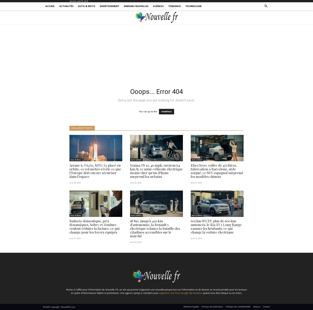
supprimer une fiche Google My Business (180, 293)
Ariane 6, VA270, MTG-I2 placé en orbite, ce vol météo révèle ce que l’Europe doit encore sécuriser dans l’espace (95, 171)
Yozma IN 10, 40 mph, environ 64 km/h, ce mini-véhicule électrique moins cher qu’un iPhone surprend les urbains (156, 171)
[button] (266, 6)
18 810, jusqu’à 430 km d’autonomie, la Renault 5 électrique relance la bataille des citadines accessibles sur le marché (155, 228)
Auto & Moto (75, 160)
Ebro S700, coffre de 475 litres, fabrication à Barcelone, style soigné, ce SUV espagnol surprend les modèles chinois (217, 171)
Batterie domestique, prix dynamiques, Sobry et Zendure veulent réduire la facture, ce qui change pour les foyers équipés (94, 226)
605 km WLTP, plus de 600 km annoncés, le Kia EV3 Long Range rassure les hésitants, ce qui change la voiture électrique (216, 226)
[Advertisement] (156, 55)
